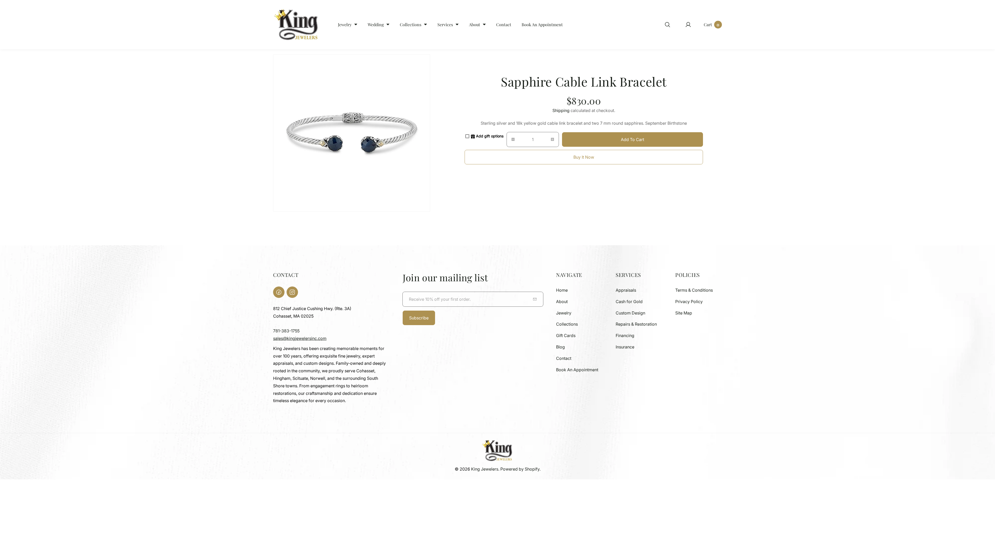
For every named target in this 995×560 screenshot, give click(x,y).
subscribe (419, 317)
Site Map (683, 313)
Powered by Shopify (519, 469)
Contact (563, 358)
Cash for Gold (629, 301)
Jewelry (563, 313)
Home (562, 290)
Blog (560, 346)
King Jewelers (484, 469)
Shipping (561, 110)
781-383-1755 (286, 330)
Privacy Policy (689, 301)
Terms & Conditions (694, 290)
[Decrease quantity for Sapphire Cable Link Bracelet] (511, 139)
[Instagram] (292, 292)
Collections (567, 324)
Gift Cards (565, 335)
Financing (625, 335)
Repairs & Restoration (636, 324)
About (562, 301)
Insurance (625, 346)
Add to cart (632, 139)
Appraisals (626, 290)
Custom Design (630, 313)
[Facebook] (279, 292)
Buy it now (583, 157)
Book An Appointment (577, 369)
